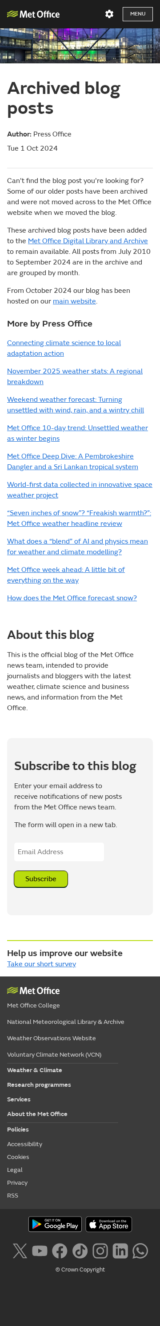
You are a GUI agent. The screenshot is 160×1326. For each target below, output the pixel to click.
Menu (137, 14)
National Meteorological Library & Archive (65, 1022)
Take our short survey (41, 964)
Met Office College (33, 1005)
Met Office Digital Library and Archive (88, 241)
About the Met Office (37, 1114)
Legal (15, 1170)
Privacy (17, 1182)
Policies (18, 1129)
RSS (12, 1195)
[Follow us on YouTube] (40, 1250)
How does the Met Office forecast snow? (72, 598)
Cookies (18, 1157)
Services (19, 1099)
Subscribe (40, 879)
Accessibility (24, 1144)
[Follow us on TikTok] (80, 1250)
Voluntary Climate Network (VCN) (54, 1054)
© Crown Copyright (80, 1269)
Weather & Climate (34, 1070)
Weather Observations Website (51, 1038)
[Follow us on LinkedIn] (120, 1250)
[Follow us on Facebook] (60, 1250)
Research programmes (39, 1085)
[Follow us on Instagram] (100, 1250)
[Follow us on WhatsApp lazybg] (140, 1250)
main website (74, 301)
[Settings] (109, 14)
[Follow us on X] (20, 1250)
